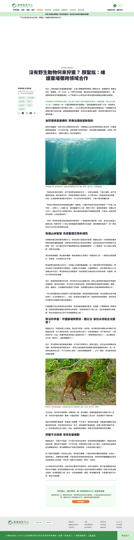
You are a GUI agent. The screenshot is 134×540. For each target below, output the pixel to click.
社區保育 (22, 105)
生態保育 (48, 10)
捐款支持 (119, 10)
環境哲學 (22, 101)
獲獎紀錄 (103, 527)
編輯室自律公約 (73, 525)
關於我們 (103, 522)
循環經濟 (64, 10)
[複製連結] (35, 113)
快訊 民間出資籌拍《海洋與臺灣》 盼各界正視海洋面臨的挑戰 (67, 14)
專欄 (28, 10)
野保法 (29, 101)
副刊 (33, 10)
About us (119, 522)
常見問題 (103, 525)
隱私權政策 (87, 527)
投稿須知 (71, 527)
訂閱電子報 (111, 10)
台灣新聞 (28, 88)
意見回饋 (119, 527)
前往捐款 (81, 501)
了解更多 (92, 535)
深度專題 (40, 10)
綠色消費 (81, 10)
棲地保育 (22, 98)
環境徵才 (71, 522)
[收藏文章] (19, 113)
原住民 (29, 105)
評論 (22, 10)
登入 (120, 5)
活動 (85, 522)
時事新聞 (16, 10)
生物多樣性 (30, 98)
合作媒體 (119, 525)
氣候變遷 (56, 10)
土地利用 (73, 10)
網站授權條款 (88, 525)
